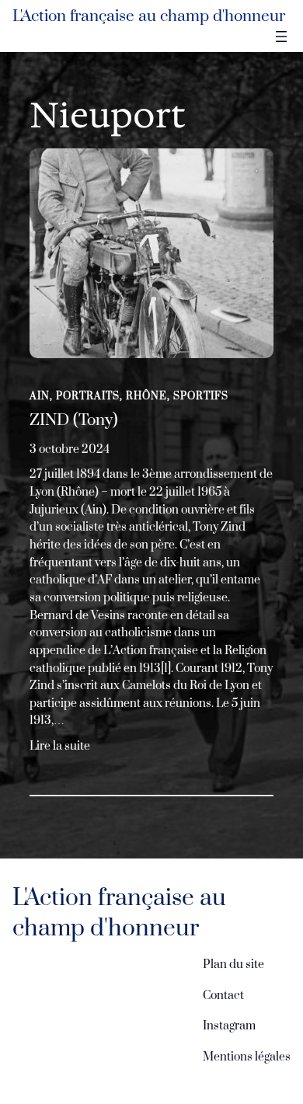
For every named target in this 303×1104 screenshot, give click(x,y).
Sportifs (200, 396)
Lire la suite (60, 747)
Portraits (88, 396)
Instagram (229, 1026)
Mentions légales (247, 1057)
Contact (223, 995)
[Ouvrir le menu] (281, 36)
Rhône (146, 396)
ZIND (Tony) (74, 421)
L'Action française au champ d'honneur (148, 16)
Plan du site (233, 964)
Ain (40, 396)
